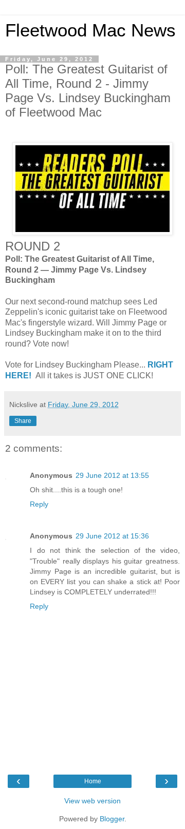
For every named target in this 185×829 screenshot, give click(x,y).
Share (22, 421)
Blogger (112, 819)
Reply (39, 504)
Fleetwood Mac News (90, 30)
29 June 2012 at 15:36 (112, 536)
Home (92, 781)
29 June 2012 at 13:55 (112, 475)
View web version (92, 801)
